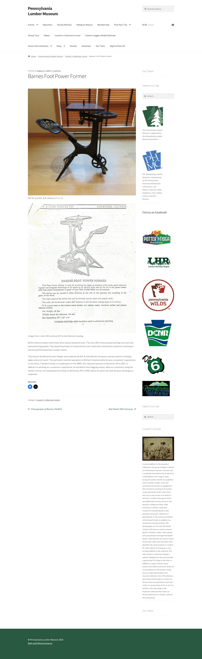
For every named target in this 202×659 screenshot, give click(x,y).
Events (31, 24)
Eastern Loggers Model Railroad (100, 35)
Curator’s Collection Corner (68, 35)
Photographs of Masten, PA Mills (46, 409)
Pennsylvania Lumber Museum (43, 11)
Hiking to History (84, 24)
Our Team (100, 46)
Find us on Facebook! (154, 212)
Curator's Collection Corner (76, 56)
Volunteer (86, 46)
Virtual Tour (33, 35)
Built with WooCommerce (40, 643)
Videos (47, 35)
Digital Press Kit (117, 46)
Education (47, 24)
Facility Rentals (64, 24)
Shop (59, 46)
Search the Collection (38, 46)
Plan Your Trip (120, 24)
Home (33, 56)
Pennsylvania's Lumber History (50, 56)
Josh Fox (57, 71)
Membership (103, 24)
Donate (73, 46)
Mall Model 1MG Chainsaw (121, 409)
